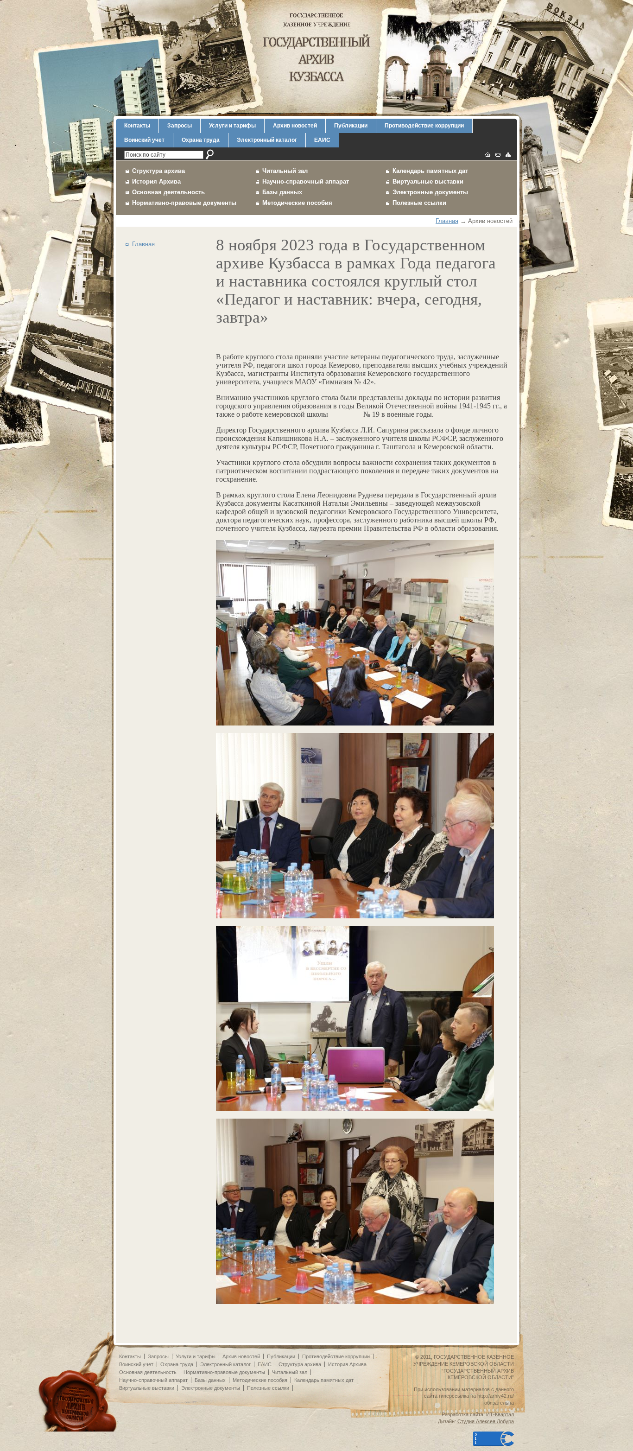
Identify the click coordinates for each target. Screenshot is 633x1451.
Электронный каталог (267, 140)
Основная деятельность (168, 192)
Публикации (350, 125)
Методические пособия (297, 202)
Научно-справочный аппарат (305, 181)
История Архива (156, 181)
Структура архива (158, 170)
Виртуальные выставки (427, 181)
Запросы (179, 125)
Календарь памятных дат (430, 170)
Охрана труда (201, 140)
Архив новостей (295, 125)
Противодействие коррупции (424, 125)
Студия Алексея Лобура (485, 1421)
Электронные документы (430, 192)
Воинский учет (144, 140)
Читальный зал (285, 170)
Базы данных (282, 192)
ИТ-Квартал (500, 1414)
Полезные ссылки (419, 202)
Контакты (137, 125)
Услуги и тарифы (232, 125)
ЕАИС (322, 140)
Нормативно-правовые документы (184, 202)
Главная (447, 220)
